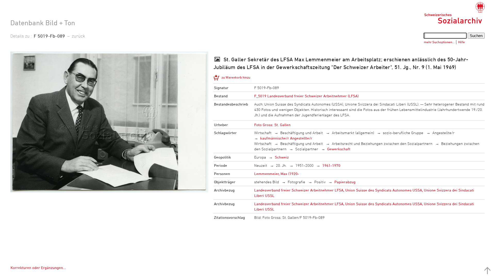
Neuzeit (260, 165)
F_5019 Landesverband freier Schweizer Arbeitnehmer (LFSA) (306, 96)
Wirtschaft (262, 133)
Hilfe (461, 42)
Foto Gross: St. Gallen (272, 125)
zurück (78, 35)
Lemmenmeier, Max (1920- (276, 173)
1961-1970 (331, 165)
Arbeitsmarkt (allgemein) (353, 133)
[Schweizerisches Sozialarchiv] (454, 13)
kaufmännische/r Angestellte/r (286, 138)
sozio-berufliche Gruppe (403, 133)
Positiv (320, 182)
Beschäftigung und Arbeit (301, 133)
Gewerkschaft (338, 149)
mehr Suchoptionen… (439, 42)
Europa (260, 157)
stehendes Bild (266, 182)
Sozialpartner (306, 149)
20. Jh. (281, 165)
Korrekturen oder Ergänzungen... (38, 267)
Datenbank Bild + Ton (42, 23)
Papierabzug (345, 182)
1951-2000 (304, 165)
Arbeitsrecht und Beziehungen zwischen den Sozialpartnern (382, 143)
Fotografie (296, 182)
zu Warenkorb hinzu (235, 77)
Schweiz (282, 157)
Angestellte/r (443, 133)
